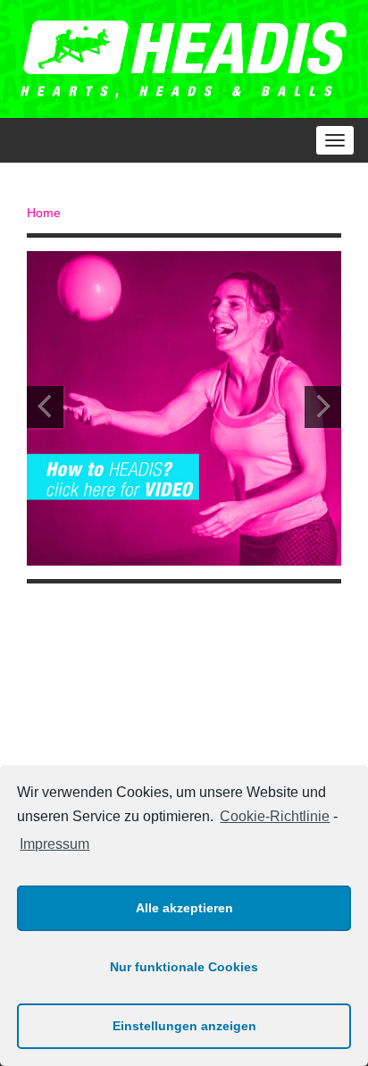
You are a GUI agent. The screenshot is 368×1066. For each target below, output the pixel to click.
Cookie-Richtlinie (275, 816)
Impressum (54, 844)
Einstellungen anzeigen (184, 1026)
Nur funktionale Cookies (184, 967)
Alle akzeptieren (184, 908)
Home (44, 213)
